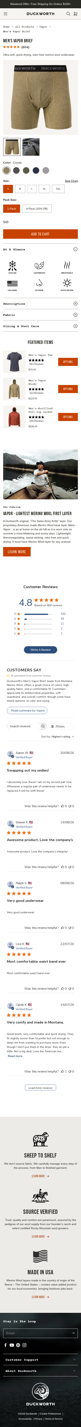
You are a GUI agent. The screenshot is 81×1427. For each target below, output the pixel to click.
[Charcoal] (16, 170)
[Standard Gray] (45, 170)
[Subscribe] (73, 1333)
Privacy (38, 1419)
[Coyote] (6, 170)
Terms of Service (54, 1419)
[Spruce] (26, 170)
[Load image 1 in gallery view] (12, 147)
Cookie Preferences (51, 1413)
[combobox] (57, 736)
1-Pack (11, 208)
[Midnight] (36, 170)
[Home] (40, 13)
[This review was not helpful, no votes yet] (69, 806)
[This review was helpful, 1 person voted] (62, 1071)
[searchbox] (23, 726)
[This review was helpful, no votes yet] (62, 806)
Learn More (17, 552)
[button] (5, 13)
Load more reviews (40, 1088)
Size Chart (71, 180)
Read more (15, 1056)
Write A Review (40, 650)
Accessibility (25, 1419)
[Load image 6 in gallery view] (31, 147)
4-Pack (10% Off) (37, 208)
